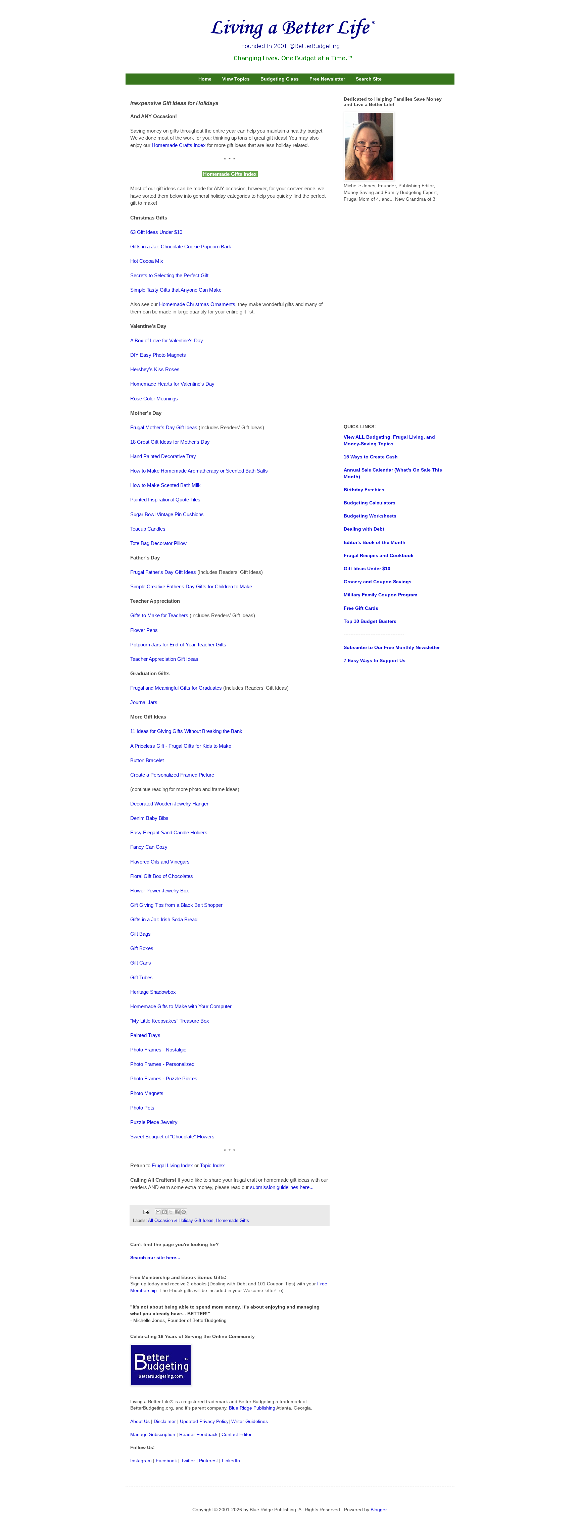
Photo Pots (142, 1108)
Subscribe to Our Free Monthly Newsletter (392, 647)
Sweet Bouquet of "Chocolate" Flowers (172, 1136)
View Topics (236, 79)
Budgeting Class (279, 79)
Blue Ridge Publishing (252, 1408)
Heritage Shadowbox (153, 992)
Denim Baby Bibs (149, 818)
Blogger (379, 1509)
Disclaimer (165, 1421)
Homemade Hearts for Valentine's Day (172, 384)
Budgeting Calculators (369, 502)
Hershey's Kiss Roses (155, 369)
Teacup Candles (147, 529)
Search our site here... (155, 1257)
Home (204, 79)
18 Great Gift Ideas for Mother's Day (170, 442)
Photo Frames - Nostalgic (158, 1049)
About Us (140, 1421)
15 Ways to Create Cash (371, 456)
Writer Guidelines (249, 1421)
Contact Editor (237, 1434)
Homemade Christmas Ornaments (197, 304)
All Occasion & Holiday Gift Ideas (180, 1220)
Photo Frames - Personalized (162, 1064)
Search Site (369, 79)
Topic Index (212, 1165)
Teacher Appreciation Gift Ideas (164, 659)
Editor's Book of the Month (374, 542)
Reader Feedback (198, 1434)
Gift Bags (140, 934)
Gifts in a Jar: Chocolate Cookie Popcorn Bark (180, 246)
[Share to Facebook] (177, 1212)
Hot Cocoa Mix (146, 261)
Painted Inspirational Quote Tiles (165, 499)
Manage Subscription (152, 1434)
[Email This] (158, 1212)
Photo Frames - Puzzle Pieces (163, 1078)
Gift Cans (140, 963)
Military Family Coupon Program (380, 594)
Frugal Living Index (172, 1165)
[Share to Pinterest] (183, 1212)
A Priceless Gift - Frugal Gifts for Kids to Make (180, 746)
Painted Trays (145, 1035)
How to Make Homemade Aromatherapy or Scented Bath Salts (199, 471)
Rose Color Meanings (154, 398)
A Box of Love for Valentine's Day (166, 340)
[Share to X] (170, 1212)
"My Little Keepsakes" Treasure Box (169, 1021)
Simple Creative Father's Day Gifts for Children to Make (191, 586)
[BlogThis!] (164, 1212)
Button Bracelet (147, 760)
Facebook (166, 1460)
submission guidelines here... (281, 1187)
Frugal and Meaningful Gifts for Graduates (176, 688)
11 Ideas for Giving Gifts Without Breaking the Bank (186, 731)
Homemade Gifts (232, 1220)
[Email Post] (146, 1212)
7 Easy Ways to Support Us (374, 660)
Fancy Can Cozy (148, 847)
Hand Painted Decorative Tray (163, 456)
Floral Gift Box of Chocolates (161, 876)
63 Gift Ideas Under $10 (156, 232)
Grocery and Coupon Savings (378, 581)
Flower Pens (144, 630)
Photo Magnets (146, 1093)
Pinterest (208, 1460)
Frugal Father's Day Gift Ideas (163, 572)
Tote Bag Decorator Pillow (158, 543)
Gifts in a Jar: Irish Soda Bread (163, 919)
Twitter (188, 1460)
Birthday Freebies (364, 489)
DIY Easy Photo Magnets (158, 355)
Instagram (141, 1460)
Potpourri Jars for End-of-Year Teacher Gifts (178, 644)
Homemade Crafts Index (179, 145)
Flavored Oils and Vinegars (160, 862)
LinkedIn (231, 1460)
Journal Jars (143, 702)
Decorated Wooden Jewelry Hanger (169, 803)
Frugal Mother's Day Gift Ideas (163, 427)
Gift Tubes (141, 977)
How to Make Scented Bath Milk (165, 485)
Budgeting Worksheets (370, 516)
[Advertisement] (394, 313)
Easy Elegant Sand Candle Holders (168, 832)
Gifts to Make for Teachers (159, 615)
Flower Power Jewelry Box (159, 890)
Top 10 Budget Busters (370, 621)
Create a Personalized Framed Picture (172, 775)
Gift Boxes (141, 948)
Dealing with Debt (364, 529)
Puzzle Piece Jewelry (154, 1122)
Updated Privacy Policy (204, 1421)
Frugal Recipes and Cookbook (379, 555)
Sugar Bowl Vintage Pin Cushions (167, 514)
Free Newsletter (327, 79)
